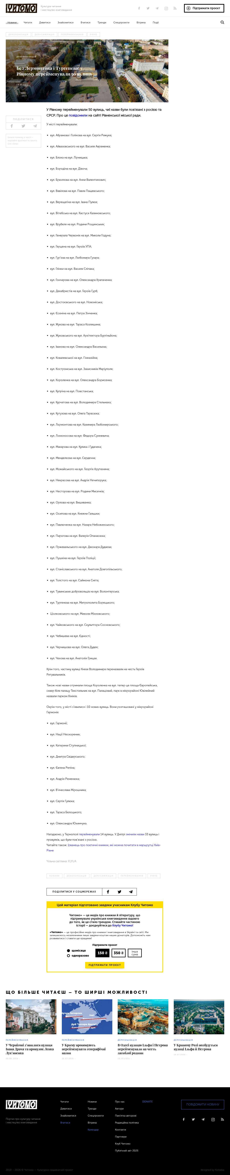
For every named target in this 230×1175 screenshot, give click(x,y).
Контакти (120, 1129)
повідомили (78, 115)
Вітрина (141, 22)
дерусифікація (45, 34)
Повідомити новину (202, 1104)
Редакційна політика (127, 1122)
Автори (119, 1108)
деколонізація (18, 34)
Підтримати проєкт (105, 965)
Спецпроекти (121, 22)
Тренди (102, 22)
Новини (12, 22)
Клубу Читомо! (122, 925)
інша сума (135, 953)
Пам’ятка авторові (125, 1115)
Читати (28, 22)
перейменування (72, 34)
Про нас (120, 1101)
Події (156, 22)
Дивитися (44, 22)
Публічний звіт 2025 (126, 1150)
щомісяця (79, 950)
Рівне (93, 34)
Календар (93, 1129)
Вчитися (85, 22)
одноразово (80, 955)
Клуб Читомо (122, 1143)
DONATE (147, 1101)
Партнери (120, 1136)
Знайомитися (65, 22)
